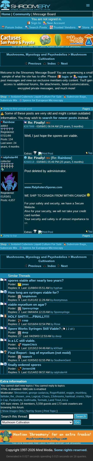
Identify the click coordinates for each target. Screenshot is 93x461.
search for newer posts (59, 118)
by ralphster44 (58, 372)
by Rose (55, 324)
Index (51, 63)
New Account (56, 23)
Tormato (42, 400)
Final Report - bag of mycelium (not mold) (39, 353)
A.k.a (65, 400)
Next (64, 63)
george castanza (38, 392)
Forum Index (13, 27)
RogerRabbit (57, 392)
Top (90, 153)
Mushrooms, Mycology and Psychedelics (36, 54)
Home (6, 14)
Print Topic (50, 411)
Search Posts (38, 27)
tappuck (27, 356)
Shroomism (20, 392)
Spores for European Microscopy (42, 100)
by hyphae (56, 288)
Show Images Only (13, 411)
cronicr (80, 396)
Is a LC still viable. (21, 340)
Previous (34, 63)
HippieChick (29, 344)
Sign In (36, 23)
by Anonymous (58, 300)
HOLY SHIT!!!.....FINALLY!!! (28, 316)
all (71, 328)
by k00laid (56, 348)
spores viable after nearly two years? (36, 280)
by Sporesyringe (60, 312)
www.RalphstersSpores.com (43, 187)
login (65, 76)
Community (21, 14)
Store (85, 27)
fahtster (5, 396)
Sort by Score (34, 411)
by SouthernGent (61, 360)
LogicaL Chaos (41, 396)
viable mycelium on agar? (27, 304)
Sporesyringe (30, 308)
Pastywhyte (15, 400)
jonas (25, 284)
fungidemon (29, 296)
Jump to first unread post (17, 108)
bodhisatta (30, 400)
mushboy (80, 392)
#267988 (29, 126)
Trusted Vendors (64, 27)
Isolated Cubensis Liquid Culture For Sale (36, 96)
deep (25, 332)
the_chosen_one (20, 396)
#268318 (29, 161)
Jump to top (10, 235)
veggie (70, 392)
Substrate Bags (76, 96)
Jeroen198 (28, 368)
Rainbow (64, 158)
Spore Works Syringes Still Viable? (34, 328)
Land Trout (54, 400)
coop (25, 320)
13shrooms (57, 396)
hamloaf (70, 396)
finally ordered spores (24, 365)
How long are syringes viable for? (33, 292)
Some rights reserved (70, 450)
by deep (56, 336)
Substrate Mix (8, 100)
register (83, 76)
